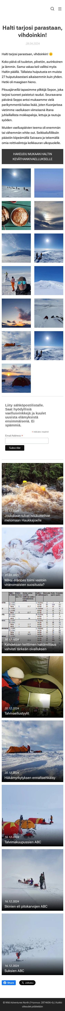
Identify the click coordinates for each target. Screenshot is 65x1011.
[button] (52, 8)
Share (10, 982)
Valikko (59, 8)
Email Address (14, 435)
